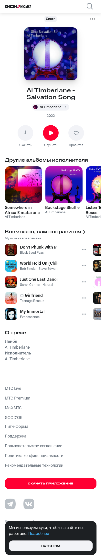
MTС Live (13, 388)
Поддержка (15, 436)
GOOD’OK (13, 418)
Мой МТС (13, 408)
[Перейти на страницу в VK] (28, 504)
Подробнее (38, 534)
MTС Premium (17, 398)
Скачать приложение (51, 484)
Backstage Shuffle (62, 207)
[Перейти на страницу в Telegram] (10, 504)
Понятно (50, 546)
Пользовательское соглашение (33, 446)
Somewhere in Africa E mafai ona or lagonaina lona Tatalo (22, 210)
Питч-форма (16, 426)
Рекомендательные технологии (34, 465)
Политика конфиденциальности (34, 456)
